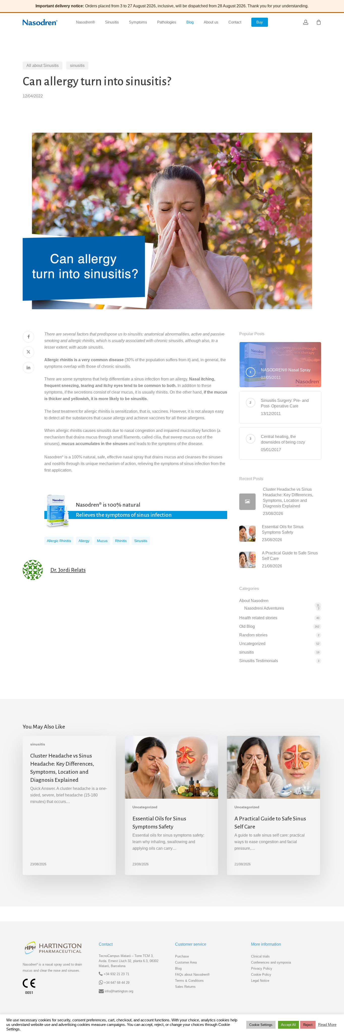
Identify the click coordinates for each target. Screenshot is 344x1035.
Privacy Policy (261, 968)
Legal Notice (260, 980)
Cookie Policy (261, 974)
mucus (102, 541)
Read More (327, 1025)
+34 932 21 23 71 (116, 974)
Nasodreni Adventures (264, 608)
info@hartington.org (119, 991)
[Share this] (28, 337)
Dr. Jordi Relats (68, 570)
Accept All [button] (288, 1025)
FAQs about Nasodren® (192, 974)
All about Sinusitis (42, 65)
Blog (178, 968)
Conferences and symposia (271, 962)
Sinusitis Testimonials (258, 661)
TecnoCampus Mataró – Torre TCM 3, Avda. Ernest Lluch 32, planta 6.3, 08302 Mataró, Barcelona (128, 961)
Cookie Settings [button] (260, 1025)
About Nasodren (253, 601)
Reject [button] (308, 1025)
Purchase (182, 956)
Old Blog (247, 626)
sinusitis (77, 65)
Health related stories (258, 618)
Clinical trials (260, 956)
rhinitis (121, 541)
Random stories (253, 635)
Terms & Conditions (189, 980)
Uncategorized (252, 643)
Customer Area (186, 962)
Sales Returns (185, 987)
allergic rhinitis (59, 541)
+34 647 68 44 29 (116, 983)
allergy (84, 541)
